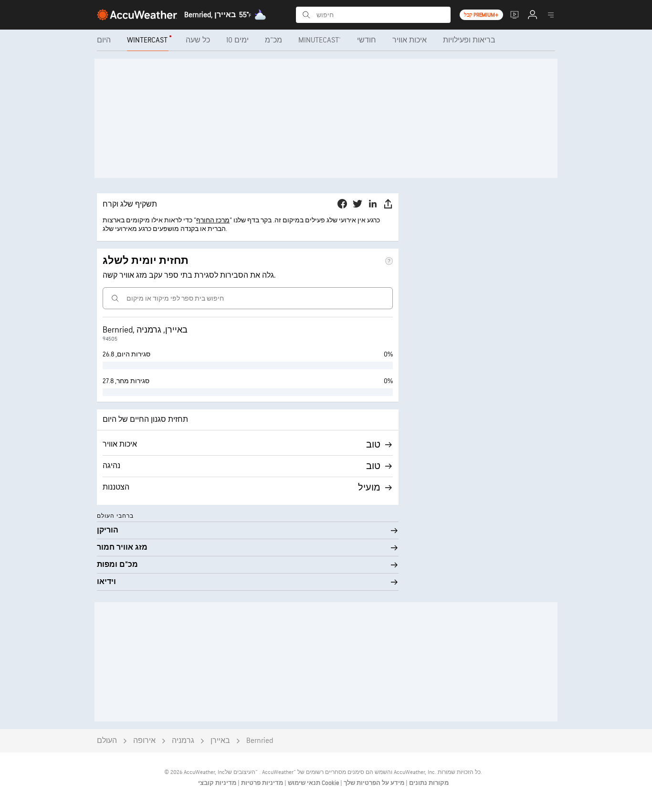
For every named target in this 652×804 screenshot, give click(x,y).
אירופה (144, 740)
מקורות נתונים (429, 783)
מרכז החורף (213, 220)
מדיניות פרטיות (261, 783)
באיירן (220, 740)
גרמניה (183, 740)
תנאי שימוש (303, 783)
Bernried (259, 740)
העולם (107, 740)
